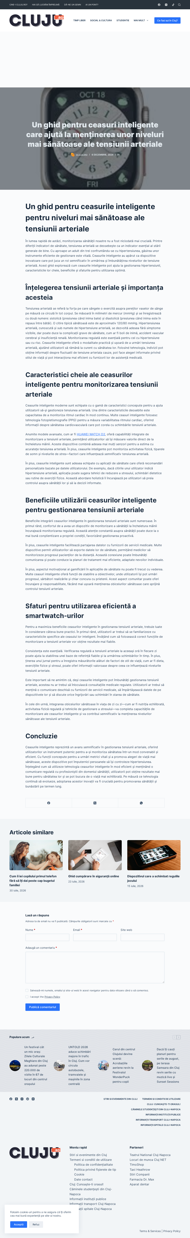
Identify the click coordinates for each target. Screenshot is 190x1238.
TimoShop (137, 1164)
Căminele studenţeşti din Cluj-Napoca (156, 1109)
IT (119, 154)
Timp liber (79, 20)
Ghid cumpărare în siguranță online (93, 876)
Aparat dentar (139, 1184)
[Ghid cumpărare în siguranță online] (95, 855)
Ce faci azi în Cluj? (167, 20)
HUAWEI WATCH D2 (91, 434)
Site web (126, 930)
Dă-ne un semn (72, 4)
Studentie (123, 20)
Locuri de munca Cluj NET (148, 1160)
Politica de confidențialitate (93, 1164)
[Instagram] (166, 5)
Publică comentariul (42, 1007)
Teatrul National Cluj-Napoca (150, 1155)
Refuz (36, 1224)
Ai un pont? (92, 4)
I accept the (45, 996)
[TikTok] (173, 5)
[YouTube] (33, 1099)
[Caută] (179, 5)
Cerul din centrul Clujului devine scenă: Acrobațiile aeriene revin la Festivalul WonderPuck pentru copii (124, 1065)
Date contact (83, 1179)
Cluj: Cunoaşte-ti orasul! (164, 1104)
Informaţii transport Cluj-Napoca (158, 1119)
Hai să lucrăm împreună (46, 4)
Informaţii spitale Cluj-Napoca (161, 1125)
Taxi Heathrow (140, 1169)
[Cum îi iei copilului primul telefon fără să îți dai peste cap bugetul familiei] (36, 855)
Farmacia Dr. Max (142, 1179)
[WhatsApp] (141, 803)
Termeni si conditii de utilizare (161, 1099)
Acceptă (18, 1224)
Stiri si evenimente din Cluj (120, 1099)
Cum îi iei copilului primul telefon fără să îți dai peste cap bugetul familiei (33, 880)
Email (77, 930)
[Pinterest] (27, 1099)
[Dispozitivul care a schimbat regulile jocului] (154, 855)
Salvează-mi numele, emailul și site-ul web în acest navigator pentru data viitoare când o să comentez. (89, 990)
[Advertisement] (95, 59)
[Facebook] (159, 5)
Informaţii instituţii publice (163, 1114)
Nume (30, 930)
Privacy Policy (52, 996)
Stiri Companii (140, 1174)
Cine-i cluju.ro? (18, 4)
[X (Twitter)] (95, 803)
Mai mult (139, 20)
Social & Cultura (101, 20)
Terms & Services (150, 1231)
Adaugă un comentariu (41, 947)
